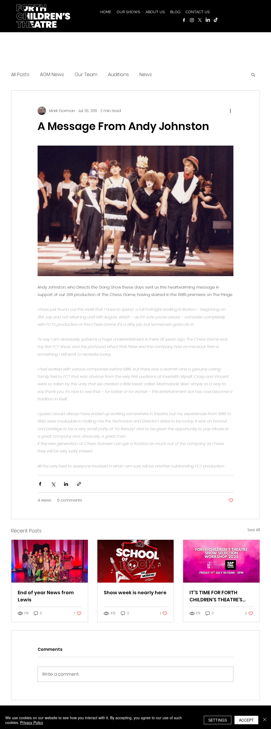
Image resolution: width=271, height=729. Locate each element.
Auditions (118, 74)
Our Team (86, 74)
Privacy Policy (31, 722)
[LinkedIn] (207, 20)
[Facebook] (184, 20)
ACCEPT (246, 720)
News (145, 74)
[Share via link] (79, 483)
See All (253, 529)
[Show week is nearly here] (135, 561)
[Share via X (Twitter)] (53, 483)
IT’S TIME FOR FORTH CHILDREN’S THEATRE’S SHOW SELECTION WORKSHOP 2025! (215, 596)
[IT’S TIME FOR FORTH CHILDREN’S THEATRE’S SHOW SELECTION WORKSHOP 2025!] (221, 561)
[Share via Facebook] (40, 483)
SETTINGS (217, 720)
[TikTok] (215, 20)
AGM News (52, 74)
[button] (128, 12)
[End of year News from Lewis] (49, 561)
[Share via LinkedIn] (66, 483)
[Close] (264, 720)
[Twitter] (199, 20)
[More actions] (230, 111)
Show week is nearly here (135, 592)
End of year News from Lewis (46, 596)
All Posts (20, 74)
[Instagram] (192, 20)
